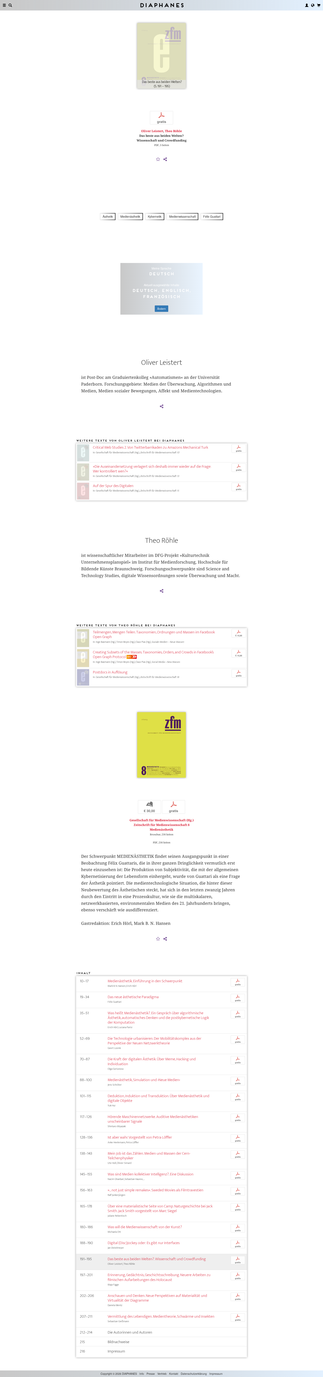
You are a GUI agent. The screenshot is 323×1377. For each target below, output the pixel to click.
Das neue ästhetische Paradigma (133, 997)
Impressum (216, 1374)
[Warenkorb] (318, 5)
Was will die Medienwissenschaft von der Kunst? (145, 1227)
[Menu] (4, 5)
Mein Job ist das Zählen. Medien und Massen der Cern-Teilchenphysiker (149, 1155)
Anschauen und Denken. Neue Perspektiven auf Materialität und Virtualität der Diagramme (157, 1298)
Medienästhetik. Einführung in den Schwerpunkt (145, 981)
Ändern (161, 309)
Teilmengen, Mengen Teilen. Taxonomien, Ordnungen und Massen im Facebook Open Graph (154, 634)
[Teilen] (165, 159)
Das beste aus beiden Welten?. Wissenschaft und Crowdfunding (157, 1259)
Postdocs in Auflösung (110, 672)
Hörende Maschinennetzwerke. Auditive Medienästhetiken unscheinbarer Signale (153, 1119)
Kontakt (173, 1374)
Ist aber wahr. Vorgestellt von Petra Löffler (140, 1137)
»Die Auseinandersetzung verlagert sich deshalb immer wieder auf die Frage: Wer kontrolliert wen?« (152, 468)
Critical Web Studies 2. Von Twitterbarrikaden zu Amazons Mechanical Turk (150, 447)
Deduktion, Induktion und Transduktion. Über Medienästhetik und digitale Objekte (158, 1098)
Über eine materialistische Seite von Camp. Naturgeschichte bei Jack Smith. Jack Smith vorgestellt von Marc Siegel (160, 1208)
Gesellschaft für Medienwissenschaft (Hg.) (162, 820)
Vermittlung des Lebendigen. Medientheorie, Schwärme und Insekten (161, 1316)
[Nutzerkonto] (306, 5)
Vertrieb (162, 1374)
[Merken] (158, 159)
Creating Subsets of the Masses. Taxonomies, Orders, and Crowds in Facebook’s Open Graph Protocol (153, 654)
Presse (151, 1374)
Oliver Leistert (152, 131)
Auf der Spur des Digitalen (113, 486)
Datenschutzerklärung (194, 1374)
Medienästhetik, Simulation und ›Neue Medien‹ (144, 1080)
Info (141, 1374)
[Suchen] (10, 5)
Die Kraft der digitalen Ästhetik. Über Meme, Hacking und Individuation (152, 1061)
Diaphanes (161, 5)
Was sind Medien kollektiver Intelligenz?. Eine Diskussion (150, 1174)
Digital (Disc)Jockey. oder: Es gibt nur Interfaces (144, 1243)
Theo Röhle (173, 131)
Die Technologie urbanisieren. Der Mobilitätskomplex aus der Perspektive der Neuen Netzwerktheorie (154, 1040)
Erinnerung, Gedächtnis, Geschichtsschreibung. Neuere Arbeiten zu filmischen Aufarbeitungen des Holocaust (159, 1277)
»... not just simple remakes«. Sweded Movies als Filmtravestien (155, 1190)
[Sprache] (312, 5)
